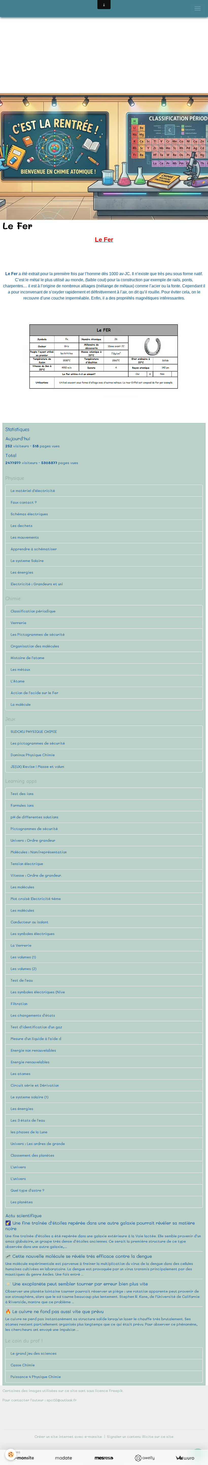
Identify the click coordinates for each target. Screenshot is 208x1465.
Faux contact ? (24, 502)
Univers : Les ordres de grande (38, 1143)
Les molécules (22, 887)
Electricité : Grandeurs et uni (37, 583)
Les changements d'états (33, 1015)
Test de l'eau (22, 980)
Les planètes (22, 1201)
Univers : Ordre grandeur (33, 840)
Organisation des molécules (35, 646)
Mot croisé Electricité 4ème (36, 898)
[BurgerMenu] (197, 8)
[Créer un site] (23, 1458)
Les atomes (20, 1073)
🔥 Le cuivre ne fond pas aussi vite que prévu (54, 1311)
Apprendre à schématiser (34, 548)
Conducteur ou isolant (29, 922)
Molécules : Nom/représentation (39, 852)
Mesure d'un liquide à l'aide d (36, 1038)
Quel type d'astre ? (27, 1190)
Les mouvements (25, 537)
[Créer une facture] (185, 1458)
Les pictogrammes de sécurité (38, 743)
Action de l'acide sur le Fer (34, 692)
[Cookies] (10, 1454)
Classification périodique (33, 611)
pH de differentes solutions (34, 817)
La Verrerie (21, 945)
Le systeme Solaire (27, 560)
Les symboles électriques (33, 933)
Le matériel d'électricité (33, 490)
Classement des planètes (32, 1155)
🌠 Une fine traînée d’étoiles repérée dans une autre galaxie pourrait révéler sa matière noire (100, 1225)
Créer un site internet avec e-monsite (68, 1436)
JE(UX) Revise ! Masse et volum (37, 766)
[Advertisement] (104, 55)
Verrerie (18, 622)
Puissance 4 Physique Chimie (36, 1376)
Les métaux (20, 669)
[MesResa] (104, 1458)
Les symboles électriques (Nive (38, 992)
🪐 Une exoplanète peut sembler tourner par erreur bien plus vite (76, 1283)
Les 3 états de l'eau (28, 1120)
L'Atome (18, 681)
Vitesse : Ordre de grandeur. (36, 875)
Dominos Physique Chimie (33, 754)
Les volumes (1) (23, 957)
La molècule (21, 704)
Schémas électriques (29, 513)
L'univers (18, 1166)
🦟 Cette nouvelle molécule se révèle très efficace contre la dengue (78, 1256)
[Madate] (63, 1458)
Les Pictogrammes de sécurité (38, 634)
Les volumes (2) (24, 968)
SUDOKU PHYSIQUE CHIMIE (34, 731)
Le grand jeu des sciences (34, 1353)
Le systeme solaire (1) (29, 1097)
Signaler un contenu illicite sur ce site (140, 1436)
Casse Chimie (23, 1365)
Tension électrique (27, 863)
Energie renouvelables (30, 1062)
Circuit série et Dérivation (35, 1085)
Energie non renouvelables (33, 1050)
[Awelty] (144, 1458)
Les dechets (21, 525)
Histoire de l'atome (27, 657)
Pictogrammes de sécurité (34, 828)
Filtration (19, 1003)
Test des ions (22, 793)
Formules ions (22, 805)
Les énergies (22, 572)
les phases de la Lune (29, 1131)
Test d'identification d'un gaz (36, 1027)
